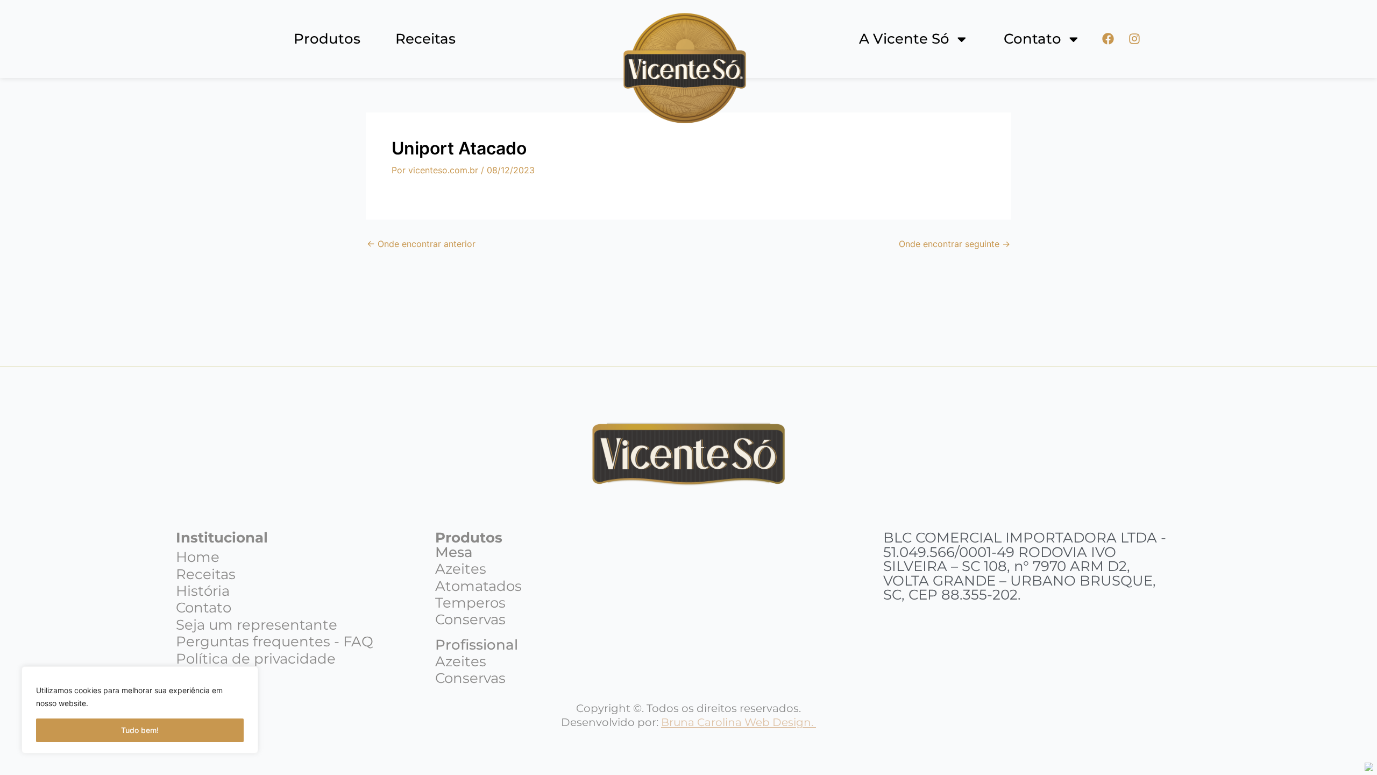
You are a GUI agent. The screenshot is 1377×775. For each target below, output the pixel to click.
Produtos (327, 39)
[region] (140, 709)
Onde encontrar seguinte (954, 243)
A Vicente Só (904, 39)
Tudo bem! (140, 730)
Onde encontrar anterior (421, 243)
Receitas (425, 39)
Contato (1032, 39)
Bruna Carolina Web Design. (738, 722)
